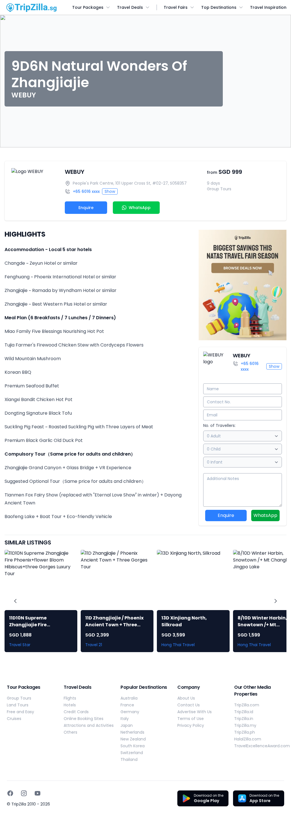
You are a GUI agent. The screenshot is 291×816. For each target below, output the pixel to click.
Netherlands (132, 732)
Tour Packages (87, 7)
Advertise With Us (194, 712)
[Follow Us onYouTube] (37, 793)
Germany (129, 712)
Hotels (70, 705)
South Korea (132, 746)
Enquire (85, 207)
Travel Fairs (176, 7)
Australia (129, 698)
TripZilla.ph (244, 732)
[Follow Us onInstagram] (23, 793)
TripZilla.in (243, 718)
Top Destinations (218, 7)
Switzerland (131, 753)
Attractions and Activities (89, 725)
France (127, 705)
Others (70, 732)
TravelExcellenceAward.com (262, 746)
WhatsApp (265, 515)
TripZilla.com (246, 705)
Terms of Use (190, 718)
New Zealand (133, 739)
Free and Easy (20, 712)
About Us (186, 698)
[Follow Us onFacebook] (10, 793)
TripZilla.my (245, 725)
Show (110, 191)
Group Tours (19, 698)
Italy (124, 718)
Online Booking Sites (83, 718)
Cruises (14, 718)
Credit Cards (76, 712)
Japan (126, 725)
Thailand (129, 759)
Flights (70, 698)
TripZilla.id (243, 712)
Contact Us (188, 705)
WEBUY (74, 172)
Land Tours (17, 705)
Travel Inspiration (268, 7)
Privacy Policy (190, 725)
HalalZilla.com (247, 739)
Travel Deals (130, 7)
